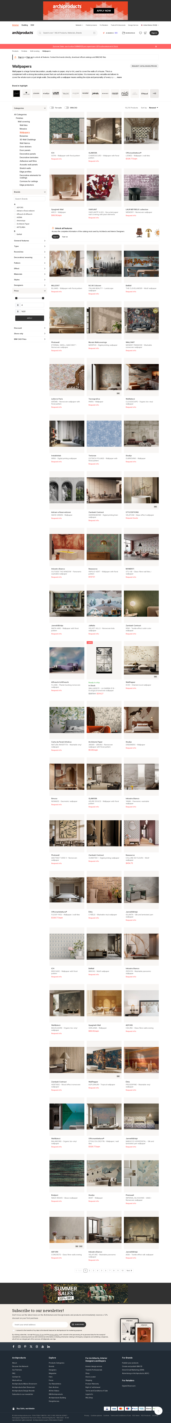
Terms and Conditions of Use (121, 1415)
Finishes (19, 118)
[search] (40, 33)
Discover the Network (20, 1366)
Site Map (155, 1415)
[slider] (16, 298)
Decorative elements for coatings (30, 176)
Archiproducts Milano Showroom (24, 1384)
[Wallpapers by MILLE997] (66, 93)
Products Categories (56, 1363)
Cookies (106, 1415)
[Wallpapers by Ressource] (105, 93)
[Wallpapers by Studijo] (46, 93)
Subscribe (79, 1324)
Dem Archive (54, 1387)
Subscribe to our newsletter (22, 1394)
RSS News (136, 1415)
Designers (52, 1370)
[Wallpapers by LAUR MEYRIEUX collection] (56, 93)
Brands (51, 1366)
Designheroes (54, 1401)
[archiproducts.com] (22, 33)
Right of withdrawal (93, 1387)
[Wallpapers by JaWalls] (95, 93)
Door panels (25, 150)
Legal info (89, 1394)
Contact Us (16, 1377)
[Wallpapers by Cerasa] (134, 93)
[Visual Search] (94, 33)
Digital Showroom (129, 1386)
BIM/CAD (73, 108)
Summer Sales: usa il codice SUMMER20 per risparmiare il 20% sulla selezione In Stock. (85, 46)
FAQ (13, 1373)
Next (128, 1271)
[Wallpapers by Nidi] (125, 93)
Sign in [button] (154, 33)
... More (118, 77)
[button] (79, 25)
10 (122, 1271)
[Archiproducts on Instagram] (19, 1346)
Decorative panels (28, 154)
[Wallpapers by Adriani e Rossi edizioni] (26, 93)
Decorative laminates (29, 157)
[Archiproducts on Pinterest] (25, 1346)
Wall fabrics (25, 143)
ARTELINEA (21, 227)
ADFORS (20, 207)
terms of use (39, 1335)
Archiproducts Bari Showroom (23, 1387)
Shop (87, 1373)
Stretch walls (25, 168)
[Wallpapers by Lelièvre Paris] (75, 93)
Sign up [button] (29, 57)
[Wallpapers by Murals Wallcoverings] (115, 93)
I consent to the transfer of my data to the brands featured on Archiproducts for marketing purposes (49, 1330)
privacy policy (54, 1335)
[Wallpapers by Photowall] (144, 93)
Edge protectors (27, 185)
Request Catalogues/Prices (144, 66)
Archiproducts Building (57, 1398)
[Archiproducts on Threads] (37, 1346)
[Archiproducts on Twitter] (31, 1346)
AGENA (19, 217)
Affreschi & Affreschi (24, 214)
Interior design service (94, 1366)
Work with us (17, 1380)
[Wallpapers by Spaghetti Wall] (16, 93)
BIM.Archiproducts (56, 1394)
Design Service (133, 25)
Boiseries (24, 136)
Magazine (52, 1373)
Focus (51, 1380)
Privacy (86, 1415)
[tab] (82, 25)
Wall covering (24, 121)
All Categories (20, 114)
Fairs (50, 1377)
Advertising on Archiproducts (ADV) (135, 1373)
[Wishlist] (140, 33)
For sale (58, 108)
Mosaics (23, 129)
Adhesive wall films (28, 161)
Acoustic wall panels (29, 164)
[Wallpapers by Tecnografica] (36, 93)
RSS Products (146, 1415)
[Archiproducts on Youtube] (43, 1346)
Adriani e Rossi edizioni (26, 211)
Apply (29, 318)
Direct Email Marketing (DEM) (133, 1370)
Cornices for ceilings (29, 181)
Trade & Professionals (118, 25)
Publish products (91, 25)
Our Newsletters (55, 1384)
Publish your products (130, 1363)
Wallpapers (25, 132)
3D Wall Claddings (28, 139)
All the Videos (54, 1391)
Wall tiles (23, 125)
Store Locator (91, 1377)
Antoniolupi (21, 221)
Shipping (89, 1380)
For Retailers (104, 25)
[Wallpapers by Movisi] (85, 93)
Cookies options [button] (96, 1415)
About (14, 1363)
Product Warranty (92, 1384)
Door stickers (25, 146)
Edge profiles (25, 172)
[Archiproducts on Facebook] (14, 1346)
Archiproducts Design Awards (23, 1391)
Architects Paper (23, 224)
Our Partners (17, 1370)
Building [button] (25, 25)
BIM (32, 25)
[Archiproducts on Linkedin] (48, 1346)
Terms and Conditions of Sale (97, 1391)
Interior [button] (15, 25)
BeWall (19, 234)
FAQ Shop (89, 1398)
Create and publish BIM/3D (132, 1366)
